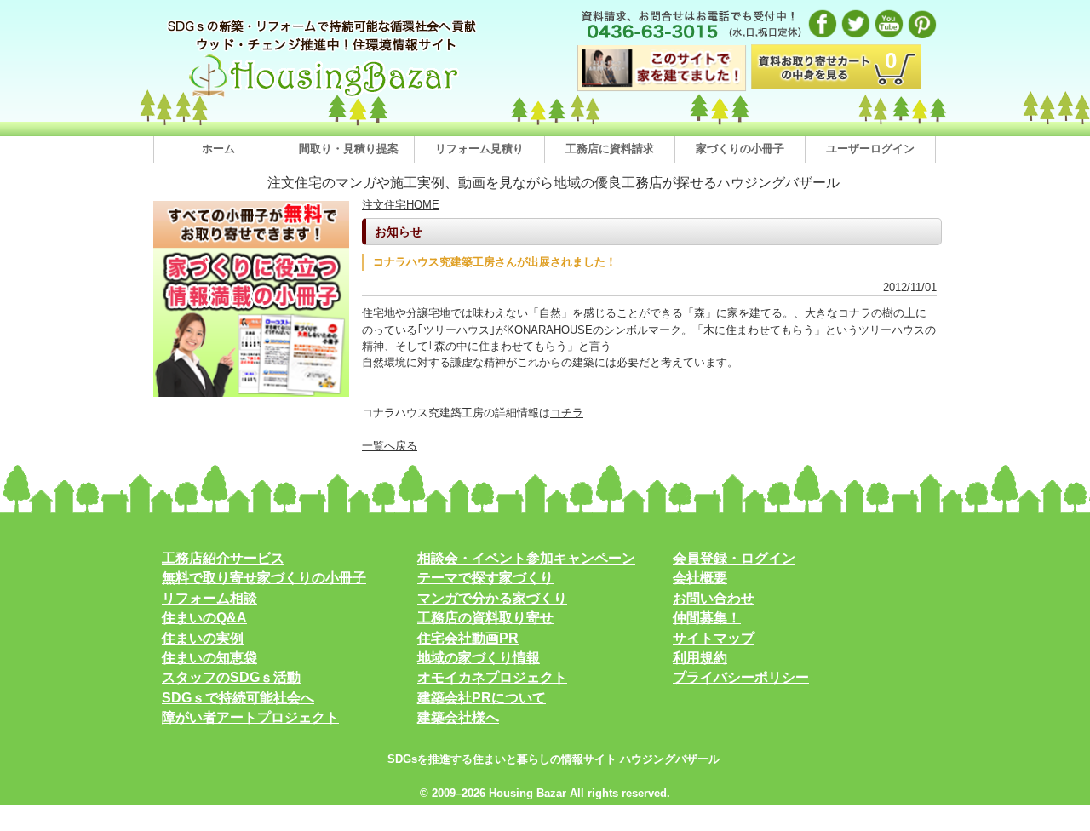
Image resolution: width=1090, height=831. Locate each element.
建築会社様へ (458, 717)
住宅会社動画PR (468, 638)
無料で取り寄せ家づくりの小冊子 (264, 577)
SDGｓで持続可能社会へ (238, 698)
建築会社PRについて (481, 698)
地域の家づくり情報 (478, 657)
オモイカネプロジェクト (492, 677)
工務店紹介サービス (223, 558)
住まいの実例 (203, 638)
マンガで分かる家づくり (492, 598)
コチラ (566, 412)
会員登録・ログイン (734, 558)
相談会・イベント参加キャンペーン (526, 558)
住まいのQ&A (204, 617)
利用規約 (700, 657)
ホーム (218, 148)
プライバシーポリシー (741, 677)
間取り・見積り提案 (349, 148)
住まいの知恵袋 (209, 657)
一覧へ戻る (389, 445)
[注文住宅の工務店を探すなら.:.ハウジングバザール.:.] (323, 96)
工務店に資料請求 (609, 148)
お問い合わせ (713, 598)
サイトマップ (713, 638)
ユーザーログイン (870, 148)
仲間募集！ (707, 617)
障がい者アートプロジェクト (250, 717)
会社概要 (700, 577)
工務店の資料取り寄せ (485, 617)
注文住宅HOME (400, 204)
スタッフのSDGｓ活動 (231, 677)
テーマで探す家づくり (485, 577)
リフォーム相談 (209, 598)
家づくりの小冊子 (740, 148)
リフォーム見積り (479, 148)
